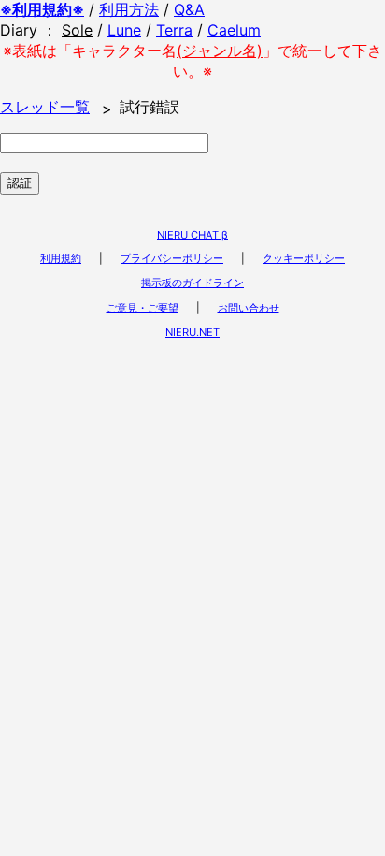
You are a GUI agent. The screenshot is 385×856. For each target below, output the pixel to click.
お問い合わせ (248, 307)
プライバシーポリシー (172, 258)
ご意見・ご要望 (142, 307)
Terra (174, 30)
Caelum (234, 30)
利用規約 (60, 258)
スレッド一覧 (45, 106)
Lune (124, 30)
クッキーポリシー (304, 258)
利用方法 (129, 9)
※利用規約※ (42, 9)
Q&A (189, 9)
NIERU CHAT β (192, 234)
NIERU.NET (192, 332)
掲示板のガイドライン (192, 282)
